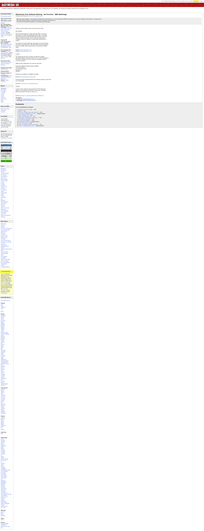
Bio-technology (4, 179)
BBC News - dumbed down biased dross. (28, 117)
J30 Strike (3, 234)
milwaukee (3, 468)
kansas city (3, 460)
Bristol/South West (5, 108)
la (1, 461)
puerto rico (3, 404)
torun (2, 379)
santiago (3, 408)
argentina (3, 389)
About (183, 1)
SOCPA (2, 265)
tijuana (2, 409)
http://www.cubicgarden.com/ (25, 50)
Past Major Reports (5, 267)
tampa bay (3, 500)
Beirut (2, 513)
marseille (3, 355)
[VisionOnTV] (6, 156)
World (2, 102)
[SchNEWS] (6, 146)
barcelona (3, 320)
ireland (2, 340)
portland (2, 484)
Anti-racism (3, 177)
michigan (3, 467)
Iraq (2, 198)
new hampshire (4, 471)
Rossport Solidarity (5, 262)
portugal (2, 369)
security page (4, 293)
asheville (3, 441)
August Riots (4, 231)
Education (3, 185)
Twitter (7, 121)
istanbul (2, 342)
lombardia (3, 351)
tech (2, 527)
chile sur (3, 394)
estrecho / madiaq (5, 334)
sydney (2, 429)
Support (201, 1)
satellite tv (3, 307)
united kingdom (4, 383)
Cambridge (3, 91)
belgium (2, 323)
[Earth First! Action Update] (6, 159)
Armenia (3, 511)
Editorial (171, 1)
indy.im (2, 121)
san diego (3, 491)
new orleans (3, 475)
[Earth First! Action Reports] (6, 161)
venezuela (3, 413)
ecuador (2, 400)
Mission (175, 1)
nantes (2, 357)
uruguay (2, 410)
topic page (5, 69)
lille (1, 348)
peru (2, 402)
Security (197, 1)
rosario (2, 406)
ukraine (2, 382)
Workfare (3, 226)
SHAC (2, 255)
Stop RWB (3, 258)
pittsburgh (3, 483)
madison (3, 463)
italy (2, 343)
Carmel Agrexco (4, 252)
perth (2, 427)
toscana (2, 381)
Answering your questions (25, 119)
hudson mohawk (4, 459)
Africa (2, 311)
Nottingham (3, 110)
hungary (2, 339)
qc (1, 428)
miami (2, 465)
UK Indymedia (15, 4)
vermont (3, 504)
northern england (4, 361)
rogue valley (3, 488)
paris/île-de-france (5, 363)
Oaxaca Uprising (4, 261)
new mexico (3, 474)
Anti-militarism (4, 176)
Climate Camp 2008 (5, 259)
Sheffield (3, 97)
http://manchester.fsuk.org (29, 100)
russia (2, 373)
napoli (2, 358)
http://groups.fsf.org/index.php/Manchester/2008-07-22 (31, 95)
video (2, 308)
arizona (2, 439)
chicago (2, 449)
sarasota (3, 498)
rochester (3, 487)
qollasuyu (3, 405)
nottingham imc (4, 362)
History (2, 195)
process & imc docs (5, 526)
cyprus (2, 331)
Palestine (3, 204)
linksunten (3, 350)
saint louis (3, 490)
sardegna (3, 374)
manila (2, 424)
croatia (2, 330)
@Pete (20, 111)
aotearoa (3, 417)
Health (2, 194)
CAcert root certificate (4, 289)
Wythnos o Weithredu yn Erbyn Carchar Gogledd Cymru (6, 35)
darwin (2, 421)
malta (2, 354)
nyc (1, 479)
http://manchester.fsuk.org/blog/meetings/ (28, 83)
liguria (2, 347)
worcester (3, 507)
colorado (3, 452)
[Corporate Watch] (6, 151)
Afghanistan (3, 170)
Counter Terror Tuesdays (5, 52)
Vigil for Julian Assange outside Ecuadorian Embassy (6, 64)
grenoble (3, 338)
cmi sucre (3, 397)
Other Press (3, 203)
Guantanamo (4, 244)
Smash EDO (4, 264)
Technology (3, 212)
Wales (2, 100)
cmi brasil (3, 396)
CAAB (9, 47)
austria (2, 319)
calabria (2, 328)
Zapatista (3, 216)
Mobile (166, 1)
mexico (2, 401)
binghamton (3, 445)
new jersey (3, 472)
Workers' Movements (6, 215)
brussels (3, 326)
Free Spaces (4, 189)
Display (17, 107)
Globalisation (4, 192)
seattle (2, 499)
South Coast (4, 99)
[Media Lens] (6, 154)
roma (2, 370)
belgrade (3, 324)
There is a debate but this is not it (26, 125)
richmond (3, 486)
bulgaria (2, 327)
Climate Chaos (4, 180)
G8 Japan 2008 (4, 253)
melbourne (3, 425)
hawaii (2, 456)
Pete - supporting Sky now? (25, 116)
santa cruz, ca (4, 496)
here (4, 58)
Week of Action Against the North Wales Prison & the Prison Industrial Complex (6, 29)
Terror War (3, 213)
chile (2, 393)
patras (2, 365)
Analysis (3, 171)
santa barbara (4, 495)
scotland (3, 375)
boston (2, 447)
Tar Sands (3, 238)
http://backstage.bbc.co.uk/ (25, 51)
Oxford (2, 95)
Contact (187, 1)
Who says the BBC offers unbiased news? (28, 112)
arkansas (3, 440)
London (2, 94)
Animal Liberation (5, 173)
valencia (3, 385)
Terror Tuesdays (4, 56)
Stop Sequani (4, 256)
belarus (2, 322)
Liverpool (3, 92)
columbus (3, 453)
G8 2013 (3, 225)
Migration (3, 200)
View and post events (6, 16)
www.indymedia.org (5, 300)
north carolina (4, 476)
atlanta (2, 443)
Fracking (3, 188)
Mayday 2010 (4, 237)
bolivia (2, 390)
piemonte (3, 366)
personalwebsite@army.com (28, 99)
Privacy (179, 1)
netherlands (3, 359)
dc (1, 455)
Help (191, 1)
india (2, 433)
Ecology (3, 183)
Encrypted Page (6, 271)
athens (2, 318)
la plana (2, 344)
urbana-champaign (5, 503)
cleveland (3, 451)
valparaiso (3, 412)
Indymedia (3, 197)
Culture (2, 182)
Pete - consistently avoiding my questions (28, 124)
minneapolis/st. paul (5, 470)
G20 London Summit (5, 240)
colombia (3, 398)
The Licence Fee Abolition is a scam (27, 113)
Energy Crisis (4, 186)
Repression (3, 209)
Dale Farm (3, 232)
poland (2, 367)
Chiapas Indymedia (5, 80)
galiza (2, 335)
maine (2, 464)
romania (2, 371)
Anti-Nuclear (3, 174)
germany (3, 336)
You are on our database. (24, 120)
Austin (2, 444)
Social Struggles (4, 210)
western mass (4, 506)
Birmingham (3, 89)
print (2, 304)
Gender (2, 191)
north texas (3, 478)
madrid (2, 353)
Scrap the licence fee (24, 115)
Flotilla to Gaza (4, 235)
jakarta (2, 422)
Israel (2, 514)
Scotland (3, 111)
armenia (2, 316)
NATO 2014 (3, 223)
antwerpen (3, 315)
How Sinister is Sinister (24, 121)
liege (2, 346)
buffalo (2, 448)
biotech (2, 519)
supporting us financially (6, 138)
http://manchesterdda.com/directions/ (27, 76)
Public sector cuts (5, 207)
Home (162, 1)
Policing (2, 206)
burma (2, 420)
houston (2, 457)
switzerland (3, 378)
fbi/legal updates (4, 523)
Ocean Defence (4, 201)
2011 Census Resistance (6, 228)
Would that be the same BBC (25, 109)
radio (2, 305)
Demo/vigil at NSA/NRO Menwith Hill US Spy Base (6, 46)
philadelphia (3, 482)
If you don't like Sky (23, 123)
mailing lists (3, 525)
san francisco (4, 492)
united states (4, 502)
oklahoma (3, 480)
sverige (2, 377)
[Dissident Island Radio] (6, 148)
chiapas (2, 392)
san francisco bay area (6, 494)
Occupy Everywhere (5, 230)
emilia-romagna (4, 332)
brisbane (3, 418)
